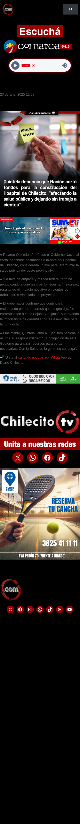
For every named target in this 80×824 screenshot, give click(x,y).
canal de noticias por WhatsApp (42, 357)
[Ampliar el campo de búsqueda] (70, 9)
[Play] (15, 65)
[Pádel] (40, 558)
